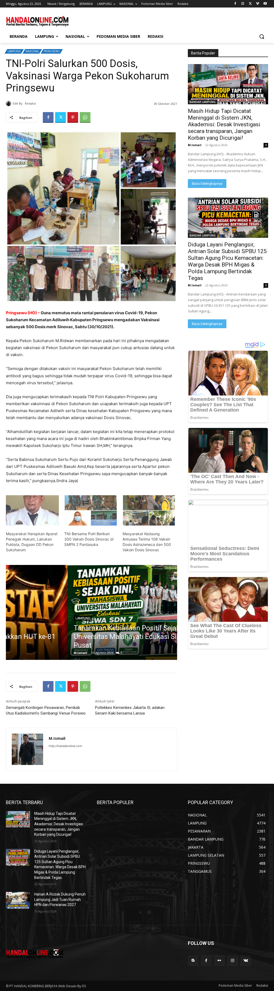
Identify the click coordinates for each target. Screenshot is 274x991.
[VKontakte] (246, 960)
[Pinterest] (72, 117)
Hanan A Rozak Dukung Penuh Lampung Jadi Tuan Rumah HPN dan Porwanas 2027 (60, 899)
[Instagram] (243, 4)
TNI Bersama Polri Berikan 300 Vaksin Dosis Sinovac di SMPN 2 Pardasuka (88, 539)
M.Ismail (43, 103)
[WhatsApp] (85, 117)
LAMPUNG (14, 51)
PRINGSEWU (52, 51)
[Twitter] (250, 4)
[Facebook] (235, 4)
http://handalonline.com (65, 746)
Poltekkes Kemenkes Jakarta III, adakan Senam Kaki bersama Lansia (130, 710)
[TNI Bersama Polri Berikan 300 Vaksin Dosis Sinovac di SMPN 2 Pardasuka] (90, 510)
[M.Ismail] (9, 103)
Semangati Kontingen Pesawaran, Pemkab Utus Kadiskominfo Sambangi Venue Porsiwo (46, 710)
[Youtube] (265, 4)
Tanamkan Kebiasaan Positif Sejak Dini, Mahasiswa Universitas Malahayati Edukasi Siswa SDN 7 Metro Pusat (91, 636)
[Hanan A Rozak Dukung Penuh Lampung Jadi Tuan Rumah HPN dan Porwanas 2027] (18, 900)
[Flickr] (219, 960)
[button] (261, 36)
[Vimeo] (257, 4)
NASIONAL (32, 51)
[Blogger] (193, 960)
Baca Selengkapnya (207, 184)
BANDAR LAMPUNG (202, 102)
